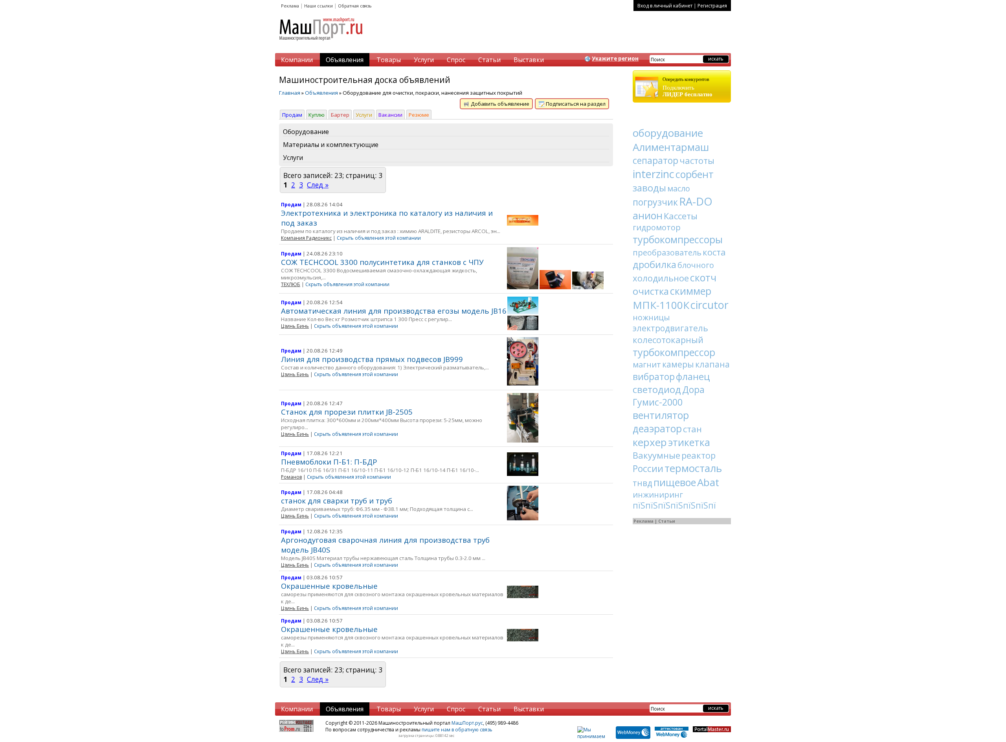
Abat (708, 482)
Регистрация (712, 5)
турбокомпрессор (674, 352)
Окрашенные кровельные (329, 586)
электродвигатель (670, 328)
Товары (388, 59)
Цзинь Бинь (295, 326)
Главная (289, 92)
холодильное (661, 278)
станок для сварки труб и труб (336, 500)
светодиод (657, 389)
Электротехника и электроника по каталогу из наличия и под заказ (387, 218)
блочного (695, 265)
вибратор (654, 376)
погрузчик (655, 202)
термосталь (693, 468)
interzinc (653, 174)
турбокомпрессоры (678, 239)
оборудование (668, 133)
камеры (678, 364)
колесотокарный (668, 339)
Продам (292, 114)
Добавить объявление (499, 103)
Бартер (340, 114)
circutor (709, 305)
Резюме (419, 114)
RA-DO (695, 201)
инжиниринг (658, 494)
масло (678, 188)
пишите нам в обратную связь (457, 729)
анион (648, 215)
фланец (693, 376)
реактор (698, 455)
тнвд (642, 483)
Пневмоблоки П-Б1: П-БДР (329, 462)
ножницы (651, 317)
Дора (693, 389)
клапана (712, 364)
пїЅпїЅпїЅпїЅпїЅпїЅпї (674, 505)
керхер (650, 442)
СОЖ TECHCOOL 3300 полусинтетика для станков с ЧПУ (382, 262)
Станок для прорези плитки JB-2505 (347, 412)
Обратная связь (355, 6)
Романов (291, 477)
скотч (703, 277)
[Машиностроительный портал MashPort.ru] (321, 44)
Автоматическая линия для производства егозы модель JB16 (394, 311)
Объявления (344, 59)
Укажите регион (615, 58)
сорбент (695, 174)
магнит (647, 364)
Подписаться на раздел (575, 103)
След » (318, 184)
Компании (297, 59)
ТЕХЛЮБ (290, 284)
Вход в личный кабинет (664, 5)
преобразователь (667, 252)
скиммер (690, 291)
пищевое (675, 482)
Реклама (290, 6)
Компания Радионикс (306, 238)
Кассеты (681, 216)
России (648, 468)
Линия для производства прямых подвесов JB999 (372, 359)
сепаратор (655, 160)
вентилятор (661, 415)
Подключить (687, 87)
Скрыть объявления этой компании (379, 238)
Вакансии (390, 114)
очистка (651, 291)
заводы (649, 187)
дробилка (654, 264)
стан (692, 429)
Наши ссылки (318, 6)
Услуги (424, 59)
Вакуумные (656, 455)
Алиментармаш (671, 147)
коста (714, 252)
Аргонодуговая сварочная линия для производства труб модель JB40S (385, 545)
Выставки (529, 59)
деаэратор (657, 428)
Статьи (489, 59)
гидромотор (657, 227)
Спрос (456, 59)
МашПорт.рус (467, 723)
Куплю (316, 114)
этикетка (689, 442)
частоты (696, 160)
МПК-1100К (661, 305)
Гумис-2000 (658, 402)
